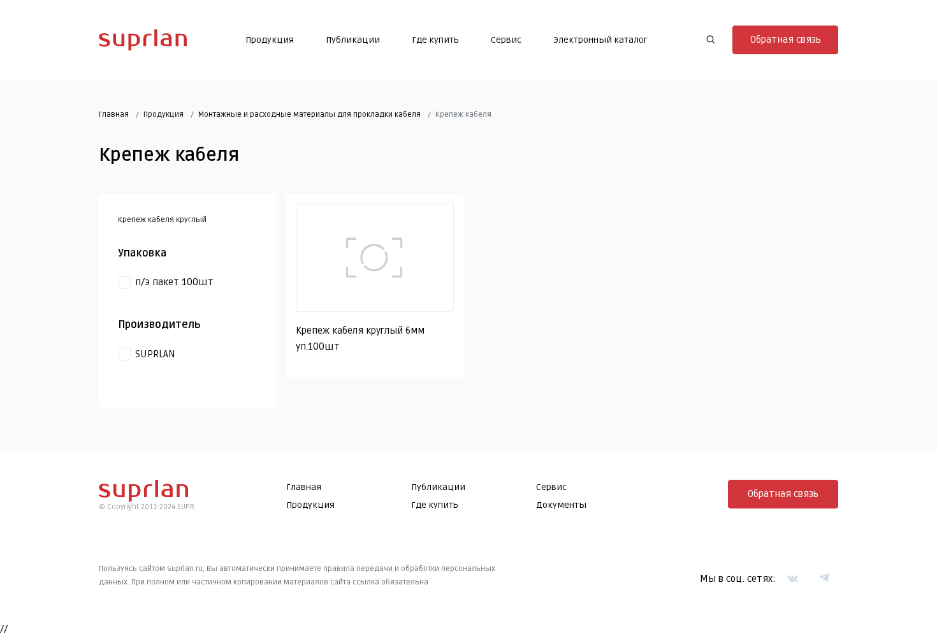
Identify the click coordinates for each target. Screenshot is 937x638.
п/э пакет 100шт (174, 282)
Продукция (269, 39)
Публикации (353, 39)
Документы (561, 505)
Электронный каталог (600, 39)
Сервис (506, 39)
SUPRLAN (155, 354)
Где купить (435, 39)
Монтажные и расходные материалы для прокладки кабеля (309, 114)
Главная (114, 114)
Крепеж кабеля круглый (162, 220)
